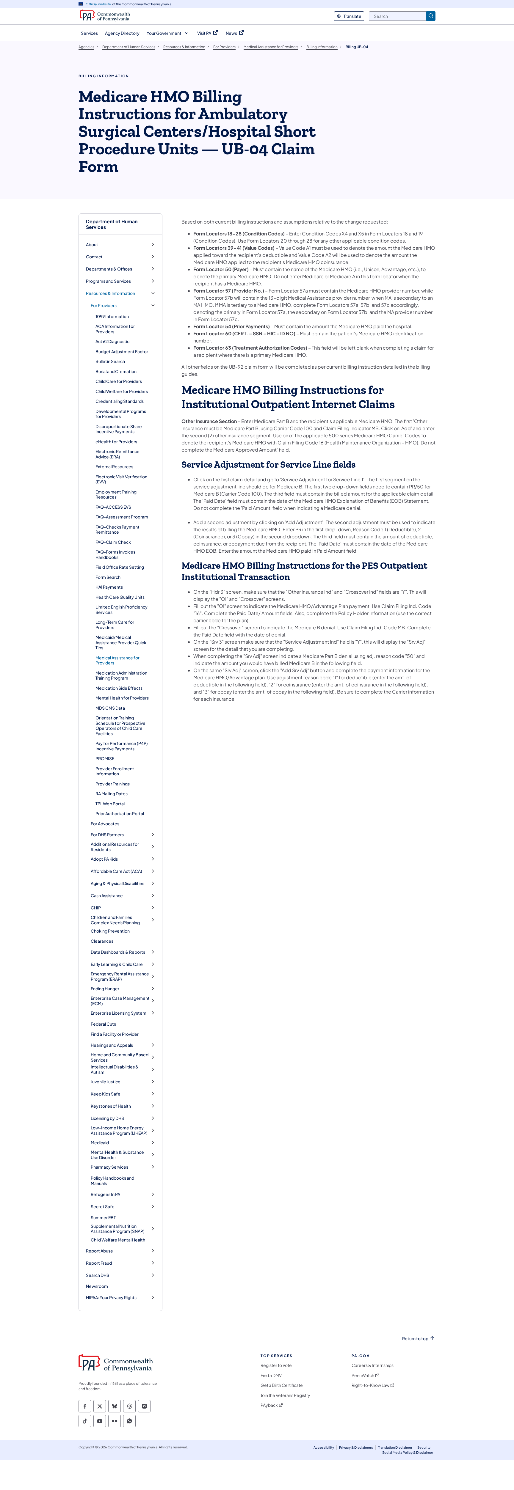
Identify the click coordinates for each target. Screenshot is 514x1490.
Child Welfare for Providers (121, 391)
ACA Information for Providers (115, 328)
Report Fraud (99, 1263)
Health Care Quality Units (120, 597)
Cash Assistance (107, 895)
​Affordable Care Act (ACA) (116, 871)
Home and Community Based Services (119, 1057)
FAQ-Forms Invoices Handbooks (115, 554)
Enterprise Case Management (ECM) (120, 1001)
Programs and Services (108, 281)
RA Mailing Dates (111, 793)
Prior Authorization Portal (119, 813)
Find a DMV (271, 1375)
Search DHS (97, 1275)
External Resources (114, 466)
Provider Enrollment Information (114, 771)
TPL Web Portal (110, 803)
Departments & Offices (109, 268)
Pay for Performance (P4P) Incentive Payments (121, 746)
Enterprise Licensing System (118, 1013)
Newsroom (97, 1286)
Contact (94, 256)
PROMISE (104, 758)
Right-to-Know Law (370, 1385)
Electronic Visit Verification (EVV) (121, 479)
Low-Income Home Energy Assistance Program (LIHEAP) (119, 1130)
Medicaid (100, 1142)
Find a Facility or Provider (115, 1034)
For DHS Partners (107, 834)
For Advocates (105, 823)
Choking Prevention (110, 930)
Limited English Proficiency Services (121, 609)
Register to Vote (276, 1365)
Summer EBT (103, 1217)
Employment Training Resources (116, 494)
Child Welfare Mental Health (118, 1239)
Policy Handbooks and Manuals (112, 1180)
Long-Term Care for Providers (114, 624)
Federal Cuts (103, 1024)
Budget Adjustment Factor (121, 351)
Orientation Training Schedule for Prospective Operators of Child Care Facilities (120, 725)
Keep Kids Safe (105, 1093)
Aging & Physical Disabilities (117, 883)
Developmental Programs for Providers (120, 413)
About (92, 244)
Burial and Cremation (116, 371)
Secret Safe (103, 1206)
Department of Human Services (111, 224)
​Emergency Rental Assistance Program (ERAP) (120, 976)
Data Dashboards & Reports (118, 952)
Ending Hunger (105, 988)
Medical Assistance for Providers (117, 660)
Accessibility (324, 1447)
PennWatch (363, 1375)
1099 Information (112, 316)
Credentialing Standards (119, 401)
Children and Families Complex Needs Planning (115, 920)
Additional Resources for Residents (115, 847)
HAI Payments (109, 587)
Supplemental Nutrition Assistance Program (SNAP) (118, 1229)
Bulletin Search (110, 361)
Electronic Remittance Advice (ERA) (117, 454)
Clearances (102, 941)
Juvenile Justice (105, 1081)
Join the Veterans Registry (285, 1395)
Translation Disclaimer (395, 1447)
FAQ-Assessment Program (121, 516)
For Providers (104, 305)
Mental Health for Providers (122, 697)
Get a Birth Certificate (282, 1385)
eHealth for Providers (116, 441)
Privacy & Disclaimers (356, 1447)
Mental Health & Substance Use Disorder (117, 1155)
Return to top (415, 1338)
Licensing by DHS (107, 1118)
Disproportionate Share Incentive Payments (118, 429)
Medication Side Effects (118, 688)
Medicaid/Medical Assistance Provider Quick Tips (120, 642)
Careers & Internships (373, 1365)
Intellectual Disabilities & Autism (115, 1069)
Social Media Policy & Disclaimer (407, 1452)
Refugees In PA (105, 1194)
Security (423, 1447)
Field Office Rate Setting (119, 567)
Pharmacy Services (109, 1167)
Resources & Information (110, 293)
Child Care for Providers (118, 381)
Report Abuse (99, 1250)
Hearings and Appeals (112, 1045)
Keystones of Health (111, 1106)
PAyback (269, 1405)
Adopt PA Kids (104, 859)
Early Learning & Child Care (117, 964)
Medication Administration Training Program (121, 675)
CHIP (96, 907)
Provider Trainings (112, 783)
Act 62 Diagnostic (112, 341)
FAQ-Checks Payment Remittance (117, 529)
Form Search (107, 577)
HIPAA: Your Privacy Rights (111, 1297)
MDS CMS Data (110, 708)
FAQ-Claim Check (113, 542)
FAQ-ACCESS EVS (113, 507)
